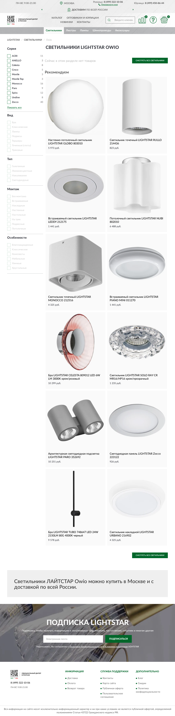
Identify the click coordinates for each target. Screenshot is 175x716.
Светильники (54, 30)
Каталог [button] (57, 18)
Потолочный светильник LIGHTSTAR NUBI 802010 (136, 220)
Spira (14, 93)
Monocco (17, 84)
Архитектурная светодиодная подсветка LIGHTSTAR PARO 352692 (73, 455)
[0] (164, 19)
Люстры (71, 30)
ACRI (14, 56)
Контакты (83, 22)
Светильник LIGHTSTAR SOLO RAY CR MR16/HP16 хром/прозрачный (134, 377)
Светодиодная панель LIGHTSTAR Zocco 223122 (135, 455)
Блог (140, 678)
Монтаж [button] (13, 189)
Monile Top (18, 79)
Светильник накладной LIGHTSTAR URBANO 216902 (132, 534)
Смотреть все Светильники (150, 61)
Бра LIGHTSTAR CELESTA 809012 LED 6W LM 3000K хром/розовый (74, 377)
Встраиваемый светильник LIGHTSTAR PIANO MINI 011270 (134, 299)
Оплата (71, 683)
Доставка (72, 678)
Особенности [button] (17, 237)
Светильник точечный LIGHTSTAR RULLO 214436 (136, 142)
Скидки (142, 683)
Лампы (84, 30)
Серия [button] (11, 48)
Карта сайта (109, 683)
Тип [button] (9, 159)
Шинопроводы (102, 30)
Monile (15, 74)
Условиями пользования (116, 647)
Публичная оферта (113, 688)
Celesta (15, 65)
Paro (14, 88)
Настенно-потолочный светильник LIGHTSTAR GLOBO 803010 (70, 142)
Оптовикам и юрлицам (83, 18)
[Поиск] (109, 20)
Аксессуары (122, 30)
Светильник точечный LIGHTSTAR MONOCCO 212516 (69, 299)
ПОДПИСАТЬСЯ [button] (118, 639)
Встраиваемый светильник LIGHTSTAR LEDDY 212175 (72, 220)
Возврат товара (75, 688)
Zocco (15, 102)
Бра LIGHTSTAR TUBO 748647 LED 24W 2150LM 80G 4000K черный (73, 534)
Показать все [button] (14, 107)
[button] (108, 4)
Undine (16, 97)
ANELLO (16, 60)
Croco (15, 70)
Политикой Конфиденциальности (86, 647)
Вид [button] (10, 115)
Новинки (66, 22)
